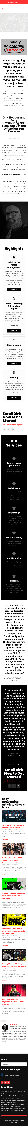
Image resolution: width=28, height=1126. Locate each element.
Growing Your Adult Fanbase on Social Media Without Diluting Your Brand (13, 895)
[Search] (25, 1064)
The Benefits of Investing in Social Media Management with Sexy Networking (13, 931)
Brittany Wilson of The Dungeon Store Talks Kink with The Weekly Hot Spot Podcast (14, 966)
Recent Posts (10, 1021)
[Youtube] (13, 429)
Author (3, 1021)
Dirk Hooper (13, 1024)
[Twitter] (4, 429)
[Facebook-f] (8, 429)
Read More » (5, 839)
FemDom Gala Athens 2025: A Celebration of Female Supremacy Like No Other (13, 860)
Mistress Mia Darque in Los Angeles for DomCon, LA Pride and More (13, 1001)
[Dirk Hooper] (5, 1027)
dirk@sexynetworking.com (14, 2)
